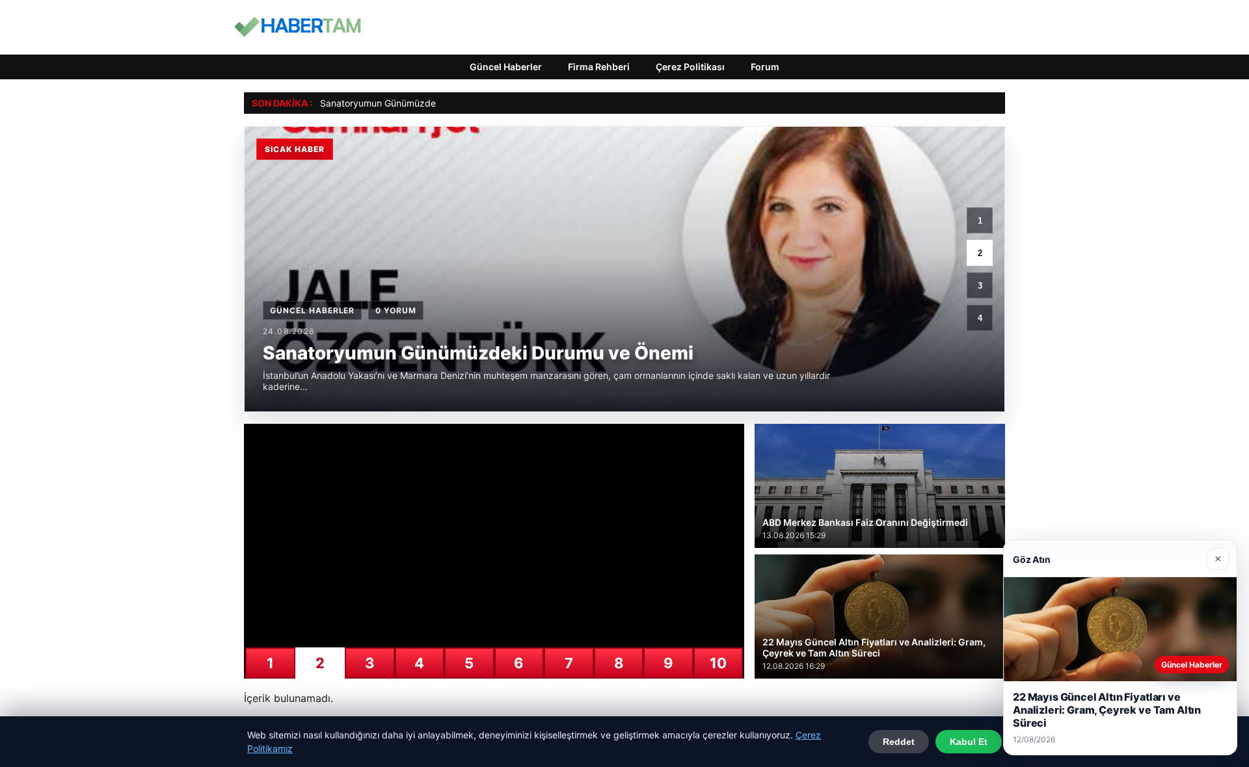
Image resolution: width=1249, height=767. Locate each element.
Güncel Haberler (506, 66)
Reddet (899, 741)
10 (718, 663)
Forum (765, 66)
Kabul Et (968, 741)
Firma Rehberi (599, 66)
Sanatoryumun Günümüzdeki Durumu (399, 103)
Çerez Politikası (690, 66)
